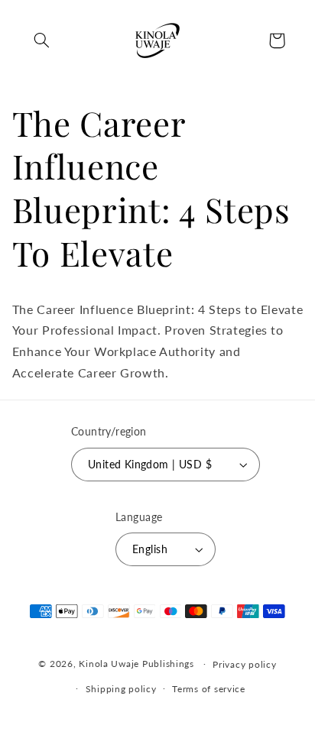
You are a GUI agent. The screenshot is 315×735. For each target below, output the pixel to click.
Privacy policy (244, 664)
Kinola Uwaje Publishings (136, 664)
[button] (42, 40)
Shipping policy (121, 689)
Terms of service (208, 689)
